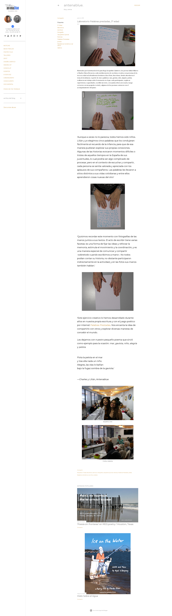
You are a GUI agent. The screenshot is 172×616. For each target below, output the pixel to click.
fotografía (60, 32)
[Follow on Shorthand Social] (17, 37)
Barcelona (60, 27)
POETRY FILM (8, 52)
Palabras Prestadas (63, 39)
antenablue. (73, 5)
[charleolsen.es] (17, 22)
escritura (60, 30)
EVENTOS (7, 71)
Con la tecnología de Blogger (100, 610)
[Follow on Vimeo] (5, 37)
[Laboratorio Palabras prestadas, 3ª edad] (107, 66)
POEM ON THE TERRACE (12, 89)
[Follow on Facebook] (11, 37)
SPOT (5, 58)
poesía (59, 41)
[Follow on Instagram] (14, 37)
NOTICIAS (7, 45)
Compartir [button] (60, 18)
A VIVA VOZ (7, 74)
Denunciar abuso (10, 107)
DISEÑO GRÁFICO (9, 62)
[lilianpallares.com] (8, 22)
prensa (70, 9)
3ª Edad (59, 25)
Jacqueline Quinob (63, 34)
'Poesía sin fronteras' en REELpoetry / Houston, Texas (105, 524)
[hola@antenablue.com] (12, 27)
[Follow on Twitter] (20, 37)
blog (65, 9)
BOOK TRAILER (9, 49)
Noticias (59, 37)
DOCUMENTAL (8, 84)
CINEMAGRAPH (9, 78)
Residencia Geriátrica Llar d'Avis (85, 475)
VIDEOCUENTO (9, 81)
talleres (59, 48)
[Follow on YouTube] (8, 37)
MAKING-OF (7, 65)
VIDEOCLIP (7, 68)
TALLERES (7, 55)
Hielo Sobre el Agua (87, 596)
